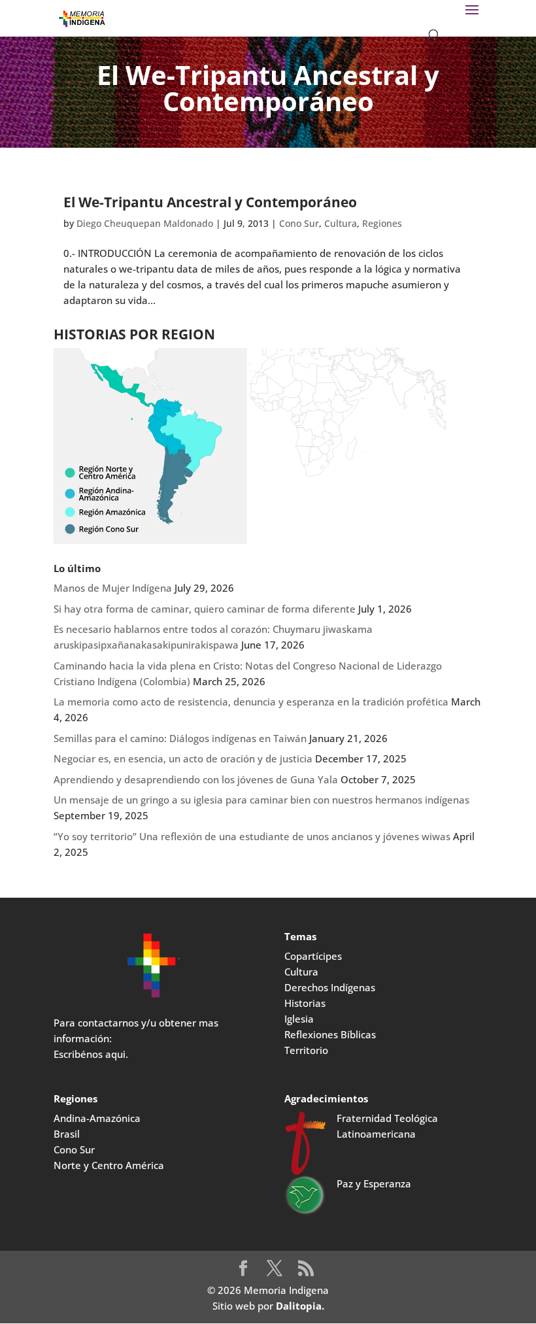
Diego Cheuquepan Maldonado (144, 223)
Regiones (382, 223)
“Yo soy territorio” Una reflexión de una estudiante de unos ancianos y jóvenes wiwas (252, 836)
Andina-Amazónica (97, 1118)
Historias (305, 1003)
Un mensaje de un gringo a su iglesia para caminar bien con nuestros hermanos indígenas (261, 799)
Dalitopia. (300, 1305)
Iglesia (299, 1018)
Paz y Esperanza (374, 1183)
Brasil (67, 1133)
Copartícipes (313, 955)
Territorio (306, 1050)
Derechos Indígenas (329, 987)
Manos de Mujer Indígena (113, 587)
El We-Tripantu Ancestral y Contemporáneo (210, 202)
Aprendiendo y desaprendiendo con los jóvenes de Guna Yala (196, 779)
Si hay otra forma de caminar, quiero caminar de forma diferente (205, 608)
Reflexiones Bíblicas (330, 1034)
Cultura (340, 223)
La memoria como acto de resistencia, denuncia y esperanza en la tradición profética (251, 701)
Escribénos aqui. (91, 1054)
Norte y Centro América (109, 1165)
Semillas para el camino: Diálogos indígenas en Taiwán (180, 738)
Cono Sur (299, 223)
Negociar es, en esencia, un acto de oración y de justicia (183, 758)
